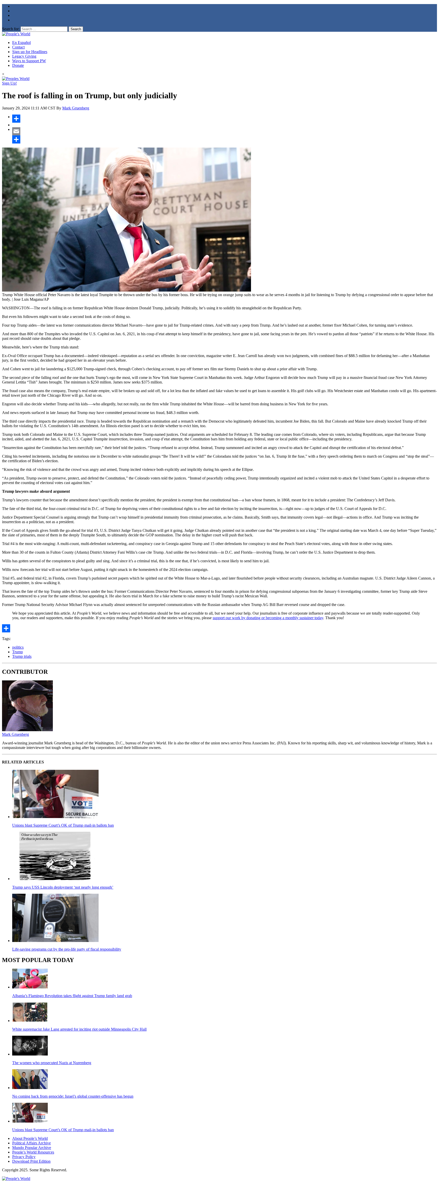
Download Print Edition (31, 1161)
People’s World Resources (33, 1152)
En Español (21, 42)
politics (18, 647)
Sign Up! (9, 83)
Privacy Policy (24, 1157)
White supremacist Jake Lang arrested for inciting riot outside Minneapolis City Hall (79, 1029)
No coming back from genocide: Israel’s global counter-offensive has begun (72, 1096)
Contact (18, 47)
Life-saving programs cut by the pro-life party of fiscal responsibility (66, 949)
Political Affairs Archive (31, 1143)
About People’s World (30, 1138)
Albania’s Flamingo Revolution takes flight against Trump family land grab (72, 996)
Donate (18, 65)
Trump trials (22, 656)
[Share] (224, 119)
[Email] (224, 131)
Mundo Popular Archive (31, 1147)
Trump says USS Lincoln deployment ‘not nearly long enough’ (62, 887)
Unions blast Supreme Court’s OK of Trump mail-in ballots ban (63, 825)
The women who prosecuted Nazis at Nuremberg (51, 1063)
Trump (17, 652)
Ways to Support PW (29, 61)
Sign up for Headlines (29, 52)
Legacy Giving (24, 56)
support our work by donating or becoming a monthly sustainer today (268, 618)
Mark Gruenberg (75, 108)
